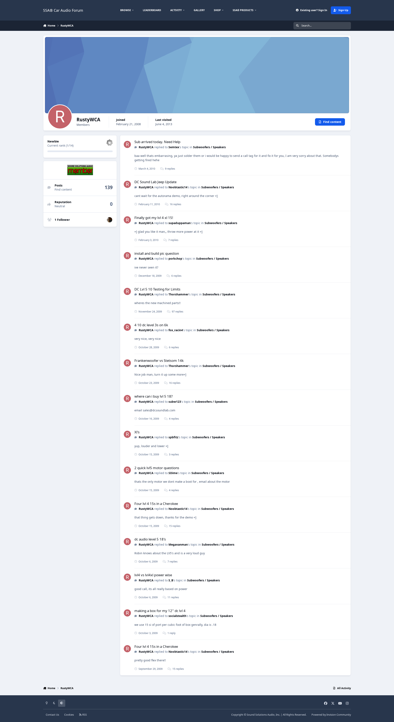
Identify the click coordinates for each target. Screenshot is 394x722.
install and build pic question (156, 253)
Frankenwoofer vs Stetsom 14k (159, 360)
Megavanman (178, 544)
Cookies (69, 714)
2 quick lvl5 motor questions (156, 467)
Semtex (173, 147)
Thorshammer (178, 294)
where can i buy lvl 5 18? (153, 396)
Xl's (137, 432)
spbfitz (173, 437)
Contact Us (52, 714)
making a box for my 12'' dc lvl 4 (160, 610)
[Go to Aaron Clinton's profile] (109, 219)
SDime (173, 473)
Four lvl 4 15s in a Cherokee (156, 503)
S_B (170, 580)
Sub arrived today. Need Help (157, 141)
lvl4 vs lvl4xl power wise (153, 575)
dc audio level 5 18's (150, 539)
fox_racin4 (175, 330)
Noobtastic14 (177, 187)
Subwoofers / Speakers (209, 147)
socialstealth (177, 616)
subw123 (174, 402)
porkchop (175, 258)
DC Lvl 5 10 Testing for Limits (157, 289)
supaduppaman (179, 223)
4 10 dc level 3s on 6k (151, 325)
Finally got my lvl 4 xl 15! (153, 217)
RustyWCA (146, 147)
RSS (84, 714)
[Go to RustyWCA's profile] (127, 144)
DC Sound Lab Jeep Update (155, 181)
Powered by (331, 714)
